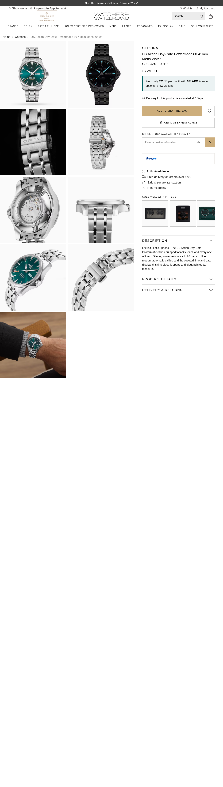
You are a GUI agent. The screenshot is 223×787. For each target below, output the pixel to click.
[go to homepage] (111, 17)
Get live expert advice (181, 122)
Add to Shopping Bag (172, 111)
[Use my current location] (198, 142)
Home (6, 36)
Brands (13, 26)
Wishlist (187, 8)
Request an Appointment (49, 8)
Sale (182, 26)
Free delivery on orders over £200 (169, 176)
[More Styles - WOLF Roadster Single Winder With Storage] (183, 213)
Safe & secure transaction (164, 182)
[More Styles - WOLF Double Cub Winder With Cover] (155, 213)
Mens (113, 26)
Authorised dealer (158, 171)
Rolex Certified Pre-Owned (84, 26)
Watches (20, 36)
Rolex (28, 26)
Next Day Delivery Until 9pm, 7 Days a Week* (111, 3)
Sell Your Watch (203, 26)
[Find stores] (210, 142)
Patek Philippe (48, 26)
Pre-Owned (145, 26)
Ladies (127, 26)
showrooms (19, 8)
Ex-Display (165, 26)
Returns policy (156, 187)
